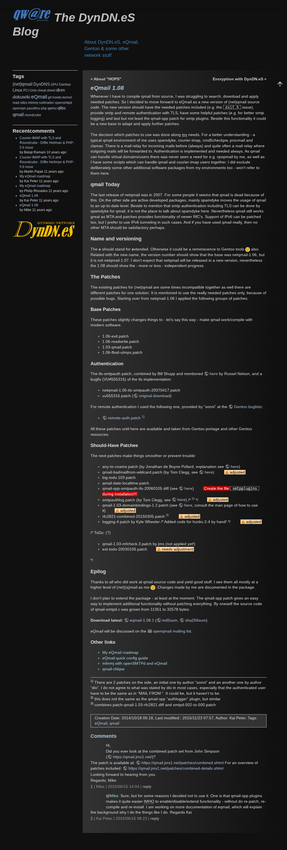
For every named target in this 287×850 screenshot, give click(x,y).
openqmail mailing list (172, 631)
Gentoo (65, 84)
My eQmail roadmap (35, 176)
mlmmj (33, 103)
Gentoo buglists (248, 406)
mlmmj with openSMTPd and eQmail (134, 663)
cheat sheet (46, 90)
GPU (54, 84)
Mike (114, 795)
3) (167, 515)
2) (193, 498)
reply (147, 786)
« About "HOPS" (106, 79)
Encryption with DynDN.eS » (240, 79)
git (50, 97)
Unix (33, 90)
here (214, 373)
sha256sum (195, 620)
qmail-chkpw (113, 669)
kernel (67, 97)
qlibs (61, 108)
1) (143, 416)
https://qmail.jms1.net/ (132, 757)
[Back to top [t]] (280, 83)
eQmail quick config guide (125, 658)
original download (154, 396)
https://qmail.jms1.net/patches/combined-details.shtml (175, 768)
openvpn (19, 108)
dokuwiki (21, 97)
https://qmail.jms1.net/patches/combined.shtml (183, 762)
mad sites (20, 103)
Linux (17, 90)
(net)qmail (23, 84)
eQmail (39, 97)
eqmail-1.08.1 (142, 620)
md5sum (169, 620)
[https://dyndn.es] (44, 229)
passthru (33, 108)
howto (57, 97)
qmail (18, 114)
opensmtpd (63, 103)
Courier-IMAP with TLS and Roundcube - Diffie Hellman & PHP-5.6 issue (47, 142)
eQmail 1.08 (29, 196)
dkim (60, 90)
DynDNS (41, 84)
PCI (26, 90)
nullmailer (46, 103)
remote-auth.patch (124, 418)
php (44, 108)
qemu (52, 108)
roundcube (33, 115)
